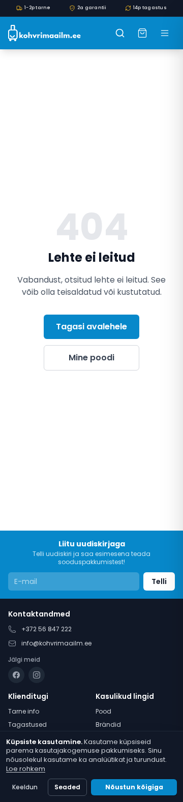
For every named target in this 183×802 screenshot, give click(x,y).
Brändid (108, 724)
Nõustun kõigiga (134, 787)
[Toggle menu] (165, 33)
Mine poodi (91, 357)
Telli (159, 581)
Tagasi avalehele (91, 326)
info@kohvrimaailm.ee (56, 643)
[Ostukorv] (142, 33)
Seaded (67, 787)
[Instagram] (36, 675)
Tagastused (27, 724)
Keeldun (25, 787)
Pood (103, 711)
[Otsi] (120, 33)
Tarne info (23, 711)
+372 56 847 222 (46, 629)
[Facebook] (16, 675)
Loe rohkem (25, 769)
